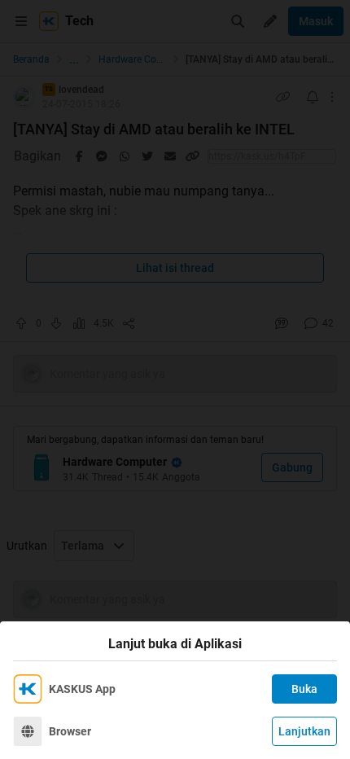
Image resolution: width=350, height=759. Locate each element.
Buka (304, 688)
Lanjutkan (304, 731)
